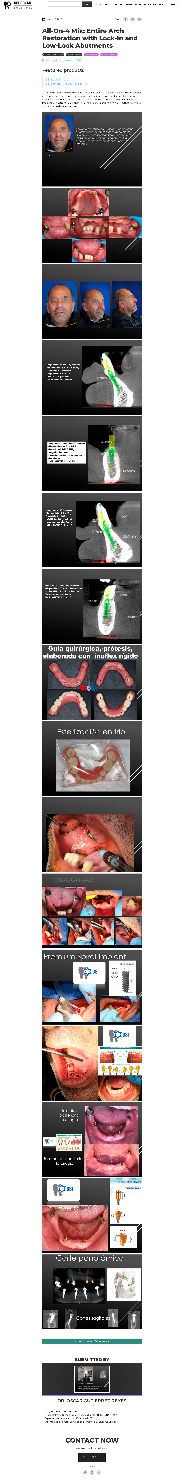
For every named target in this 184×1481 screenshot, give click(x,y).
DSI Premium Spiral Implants (66, 83)
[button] (111, 4)
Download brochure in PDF (61, 60)
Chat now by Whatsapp (92, 1341)
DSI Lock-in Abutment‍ (61, 79)
